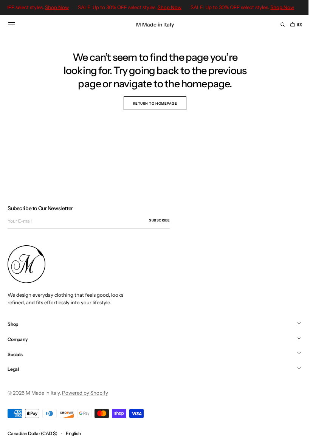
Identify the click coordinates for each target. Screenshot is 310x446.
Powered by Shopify (85, 393)
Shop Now (171, 7)
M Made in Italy (43, 393)
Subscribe (159, 220)
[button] (11, 24)
